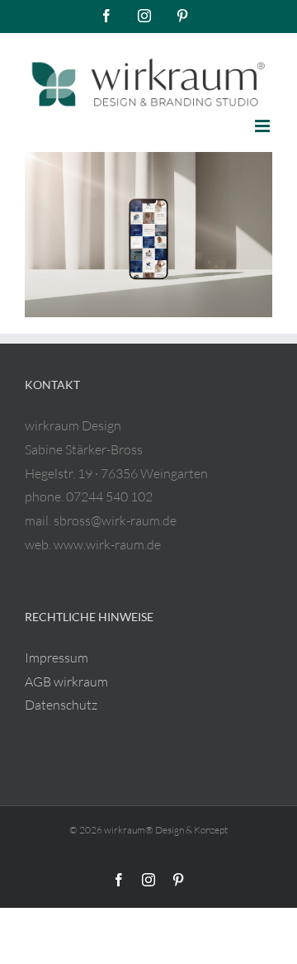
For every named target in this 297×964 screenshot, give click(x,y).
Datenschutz (61, 704)
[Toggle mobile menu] (263, 126)
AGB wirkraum (66, 681)
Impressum (56, 657)
